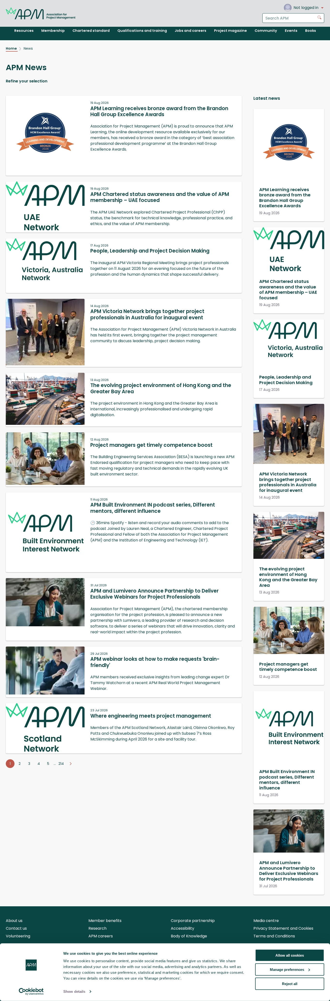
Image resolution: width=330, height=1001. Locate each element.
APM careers (100, 936)
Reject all (289, 983)
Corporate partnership (193, 920)
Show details (74, 991)
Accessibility (182, 928)
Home (12, 48)
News (28, 48)
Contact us (16, 928)
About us (14, 920)
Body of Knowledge (189, 936)
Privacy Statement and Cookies (283, 928)
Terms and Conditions (274, 936)
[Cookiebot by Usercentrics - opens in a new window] (31, 991)
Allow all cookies (289, 955)
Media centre (266, 920)
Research (97, 928)
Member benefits (105, 920)
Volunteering (18, 936)
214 (61, 763)
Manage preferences (287, 970)
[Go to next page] (70, 763)
